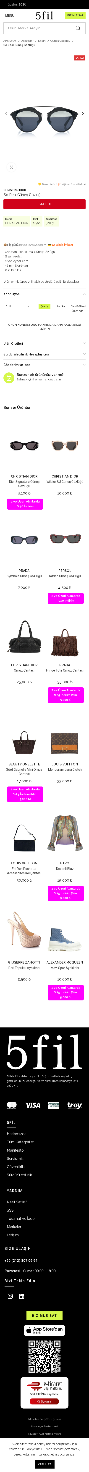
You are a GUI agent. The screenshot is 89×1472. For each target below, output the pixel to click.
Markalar (14, 1227)
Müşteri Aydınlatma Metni (44, 1433)
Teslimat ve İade (20, 1218)
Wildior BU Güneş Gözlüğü (65, 481)
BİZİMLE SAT (75, 15)
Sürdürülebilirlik (19, 1175)
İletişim (13, 1235)
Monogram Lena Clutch (65, 769)
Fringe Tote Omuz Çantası (65, 670)
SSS (10, 1210)
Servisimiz (15, 1158)
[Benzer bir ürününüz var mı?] (8, 377)
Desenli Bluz (65, 869)
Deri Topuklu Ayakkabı (24, 968)
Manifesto (15, 1150)
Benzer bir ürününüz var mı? (40, 375)
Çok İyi (50, 223)
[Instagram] (10, 1296)
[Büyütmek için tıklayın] (11, 167)
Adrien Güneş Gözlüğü (65, 576)
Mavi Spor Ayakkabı (65, 968)
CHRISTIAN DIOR (14, 190)
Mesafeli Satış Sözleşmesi (44, 1419)
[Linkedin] (21, 1296)
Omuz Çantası (24, 670)
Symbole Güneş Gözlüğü (24, 576)
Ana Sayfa (10, 40)
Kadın (42, 40)
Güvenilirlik (16, 1167)
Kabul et (44, 1464)
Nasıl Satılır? (17, 1202)
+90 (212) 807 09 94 (21, 1261)
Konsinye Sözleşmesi (44, 1426)
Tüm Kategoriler (20, 1142)
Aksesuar (27, 40)
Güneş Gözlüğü (60, 40)
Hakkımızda (16, 1134)
